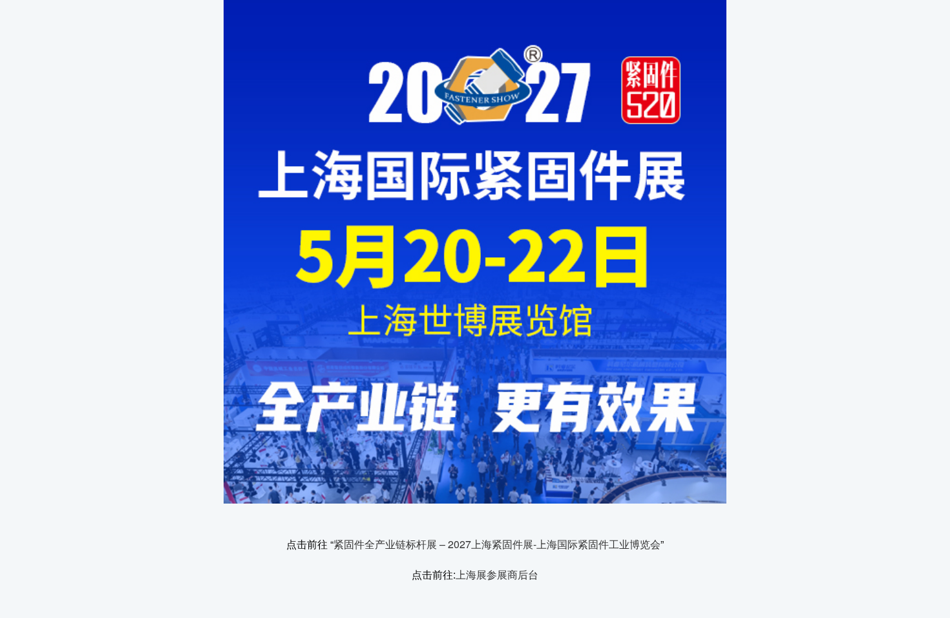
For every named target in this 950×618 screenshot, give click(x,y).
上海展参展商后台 (497, 574)
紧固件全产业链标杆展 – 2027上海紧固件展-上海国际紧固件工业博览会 (496, 544)
